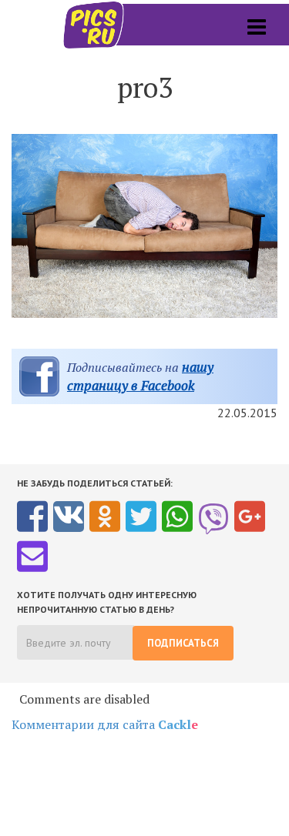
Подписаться (183, 643)
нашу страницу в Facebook (140, 376)
